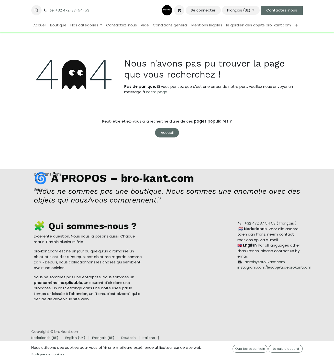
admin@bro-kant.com (265, 261)
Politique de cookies (48, 354)
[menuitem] (39, 25)
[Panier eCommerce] (179, 10)
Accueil (167, 132)
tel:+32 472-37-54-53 (69, 10)
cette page (156, 91)
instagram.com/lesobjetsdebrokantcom (274, 267)
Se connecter (203, 10)
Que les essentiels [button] (250, 348)
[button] (36, 10)
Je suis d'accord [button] (285, 348)
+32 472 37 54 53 (260, 223)
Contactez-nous (281, 10)
